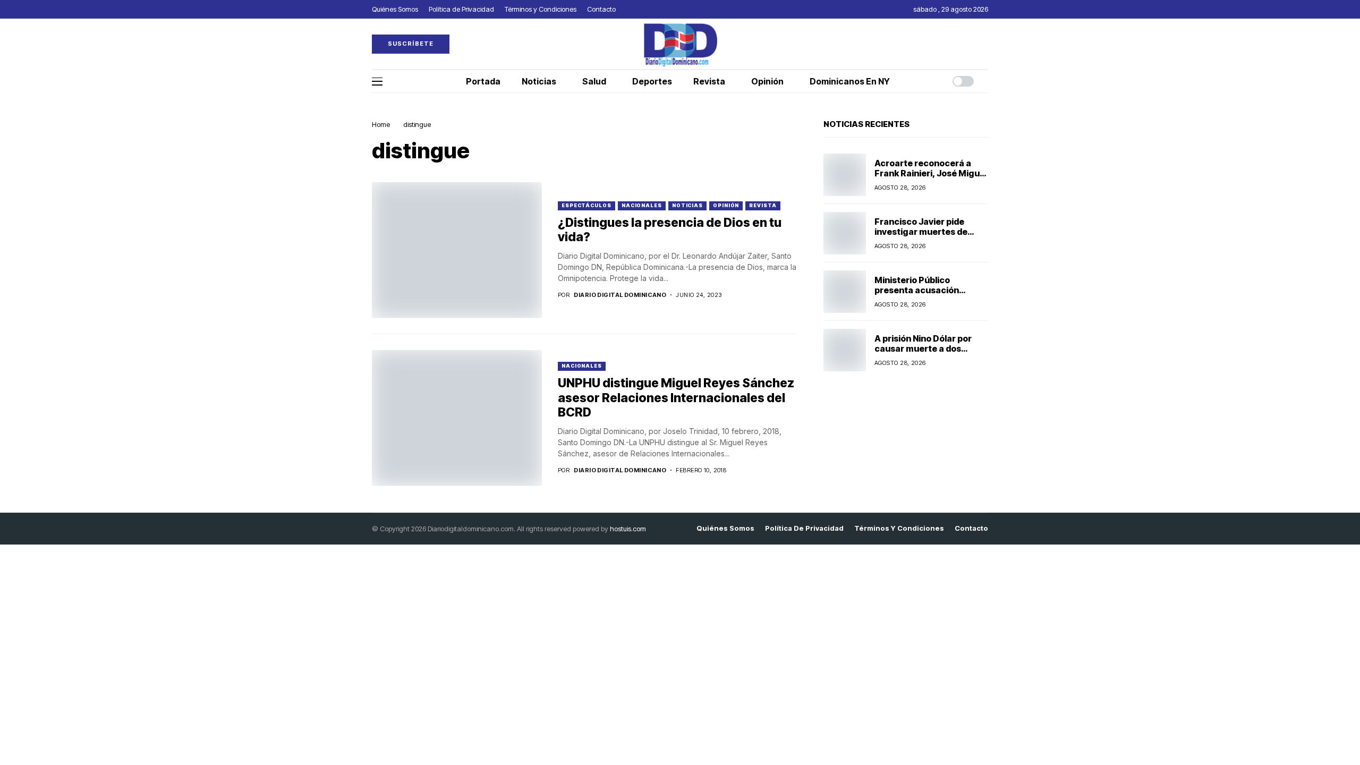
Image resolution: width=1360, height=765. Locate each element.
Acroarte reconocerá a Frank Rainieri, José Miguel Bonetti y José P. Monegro (930, 173)
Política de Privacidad (804, 528)
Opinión (726, 205)
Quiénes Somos (725, 528)
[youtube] (985, 43)
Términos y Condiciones (899, 528)
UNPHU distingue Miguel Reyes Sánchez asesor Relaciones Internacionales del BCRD (676, 398)
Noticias (687, 205)
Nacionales (642, 205)
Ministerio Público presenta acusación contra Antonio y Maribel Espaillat (926, 295)
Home (381, 124)
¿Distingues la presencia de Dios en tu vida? (669, 230)
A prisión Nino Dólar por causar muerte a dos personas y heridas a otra (927, 348)
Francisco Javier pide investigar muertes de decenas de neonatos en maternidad (926, 237)
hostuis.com (628, 528)
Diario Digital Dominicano (620, 295)
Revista (762, 205)
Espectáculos (586, 205)
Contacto (971, 528)
